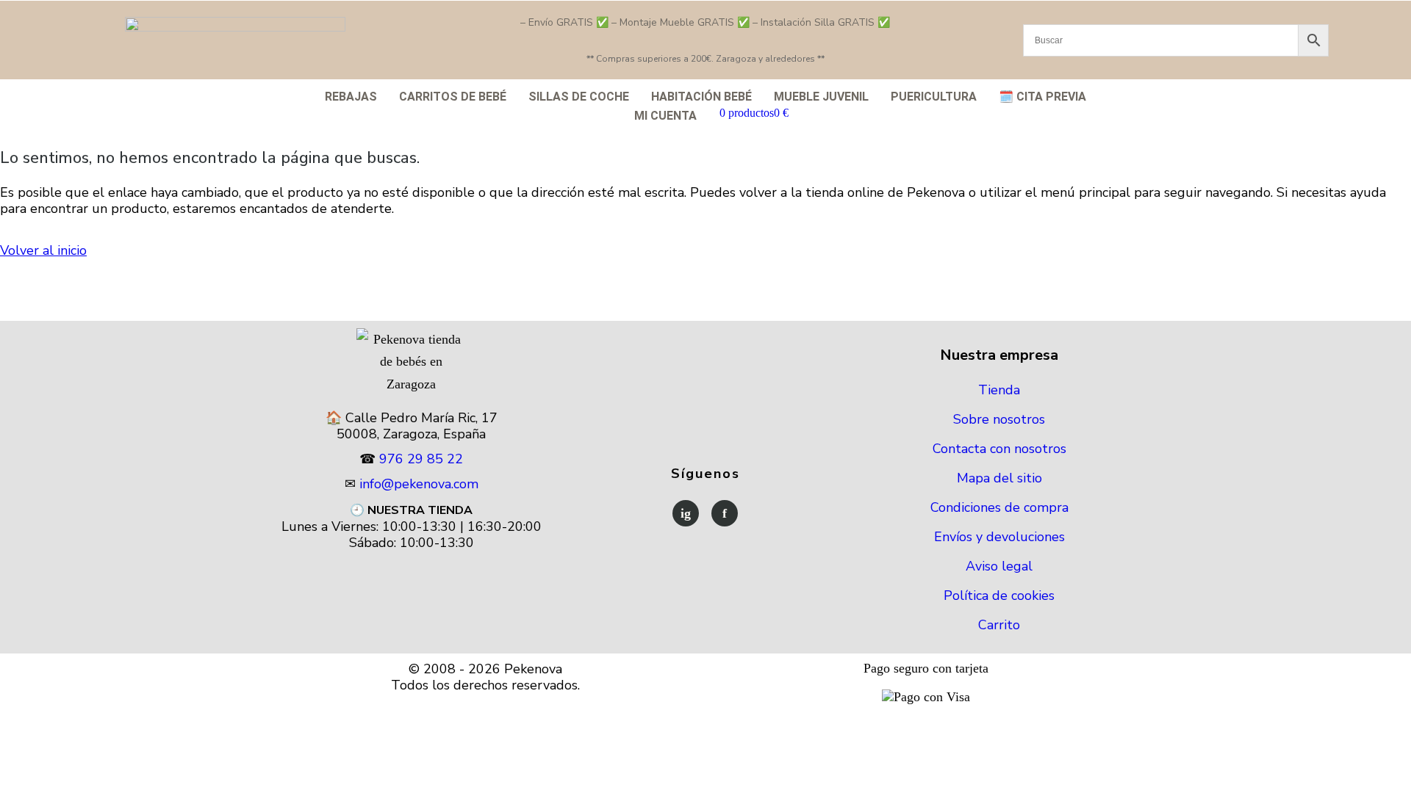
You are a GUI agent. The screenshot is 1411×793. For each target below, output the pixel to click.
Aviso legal (999, 566)
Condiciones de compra (999, 507)
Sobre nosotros (999, 419)
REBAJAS (351, 97)
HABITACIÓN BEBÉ (701, 97)
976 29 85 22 (421, 459)
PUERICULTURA (934, 97)
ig (686, 513)
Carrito (999, 625)
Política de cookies (999, 595)
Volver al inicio (43, 250)
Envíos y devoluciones (999, 537)
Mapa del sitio (999, 478)
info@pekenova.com (418, 484)
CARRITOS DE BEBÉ (452, 97)
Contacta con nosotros (999, 448)
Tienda (999, 390)
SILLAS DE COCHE (578, 97)
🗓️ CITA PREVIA (1042, 97)
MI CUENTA (665, 116)
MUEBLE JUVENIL (821, 97)
